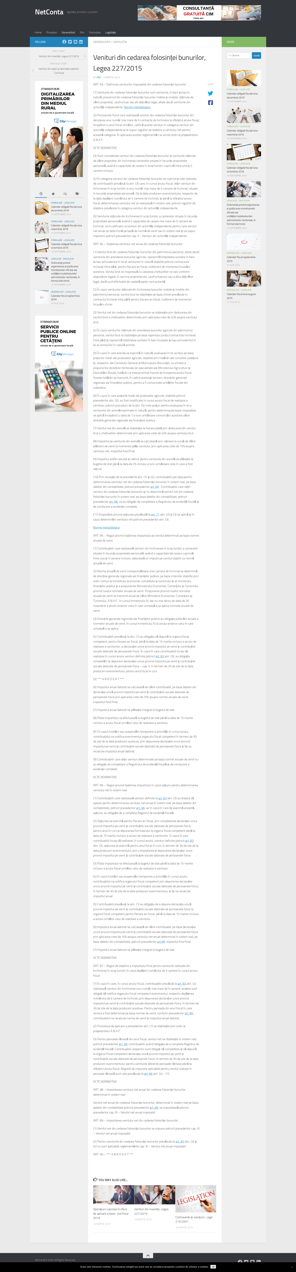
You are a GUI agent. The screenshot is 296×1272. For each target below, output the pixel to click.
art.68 (161, 942)
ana (99, 77)
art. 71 (155, 514)
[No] (291, 1267)
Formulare (95, 32)
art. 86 (148, 1074)
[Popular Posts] (53, 194)
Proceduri (51, 32)
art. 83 (160, 656)
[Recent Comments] (65, 194)
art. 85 (189, 1013)
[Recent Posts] (41, 194)
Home (38, 32)
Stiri (82, 32)
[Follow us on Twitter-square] (70, 42)
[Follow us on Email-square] (75, 42)
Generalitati (68, 32)
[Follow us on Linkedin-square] (81, 42)
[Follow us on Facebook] (64, 42)
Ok (213, 1266)
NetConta (49, 12)
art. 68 (154, 487)
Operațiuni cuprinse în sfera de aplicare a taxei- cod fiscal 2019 (110, 1213)
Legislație (110, 32)
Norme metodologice (137, 107)
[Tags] (77, 194)
